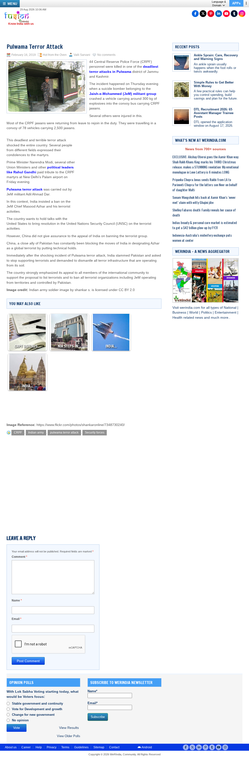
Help (39, 747)
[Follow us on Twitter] (203, 14)
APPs (236, 3)
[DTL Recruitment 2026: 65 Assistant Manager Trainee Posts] (181, 117)
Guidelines (81, 747)
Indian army (36, 432)
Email (16, 619)
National (230, 307)
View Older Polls (68, 736)
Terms (65, 747)
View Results (69, 728)
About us (11, 747)
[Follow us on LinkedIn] (218, 14)
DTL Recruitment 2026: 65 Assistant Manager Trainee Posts (213, 113)
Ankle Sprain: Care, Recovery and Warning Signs (216, 57)
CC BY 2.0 (127, 290)
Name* (92, 691)
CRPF (18, 432)
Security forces (94, 432)
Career (26, 747)
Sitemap (98, 747)
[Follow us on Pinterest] (210, 14)
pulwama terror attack (64, 432)
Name (17, 600)
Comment (19, 556)
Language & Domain (219, 3)
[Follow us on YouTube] (226, 14)
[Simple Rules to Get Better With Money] (181, 90)
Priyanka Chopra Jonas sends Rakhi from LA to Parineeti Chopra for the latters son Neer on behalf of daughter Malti (204, 184)
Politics (207, 312)
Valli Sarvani (82, 55)
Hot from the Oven (55, 55)
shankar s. (83, 290)
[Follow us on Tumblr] (234, 14)
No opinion (20, 720)
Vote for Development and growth (37, 709)
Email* (93, 703)
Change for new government (33, 714)
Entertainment (226, 312)
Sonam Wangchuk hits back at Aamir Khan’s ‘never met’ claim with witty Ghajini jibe (204, 200)
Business (179, 312)
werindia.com (190, 307)
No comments (106, 55)
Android (146, 747)
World (194, 312)
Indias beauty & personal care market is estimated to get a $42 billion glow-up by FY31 (204, 225)
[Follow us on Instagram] (242, 14)
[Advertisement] (118, 169)
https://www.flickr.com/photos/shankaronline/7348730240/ (80, 425)
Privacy (51, 747)
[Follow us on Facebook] (195, 14)
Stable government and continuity (37, 703)
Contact (114, 747)
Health (177, 317)
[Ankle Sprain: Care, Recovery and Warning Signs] (181, 62)
